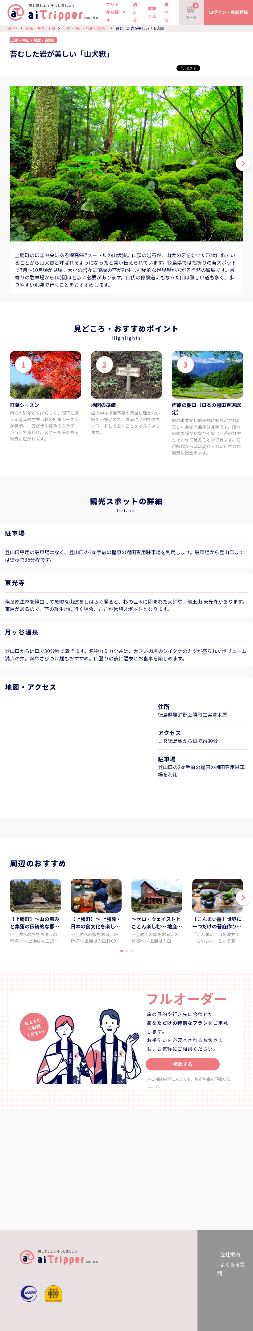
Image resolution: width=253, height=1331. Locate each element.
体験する (151, 12)
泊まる (135, 12)
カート (191, 11)
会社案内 (230, 1254)
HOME (12, 28)
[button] (243, 897)
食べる (166, 12)
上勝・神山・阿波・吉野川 (85, 28)
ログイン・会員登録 (228, 12)
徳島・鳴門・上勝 (40, 28)
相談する (183, 1064)
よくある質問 (231, 1269)
